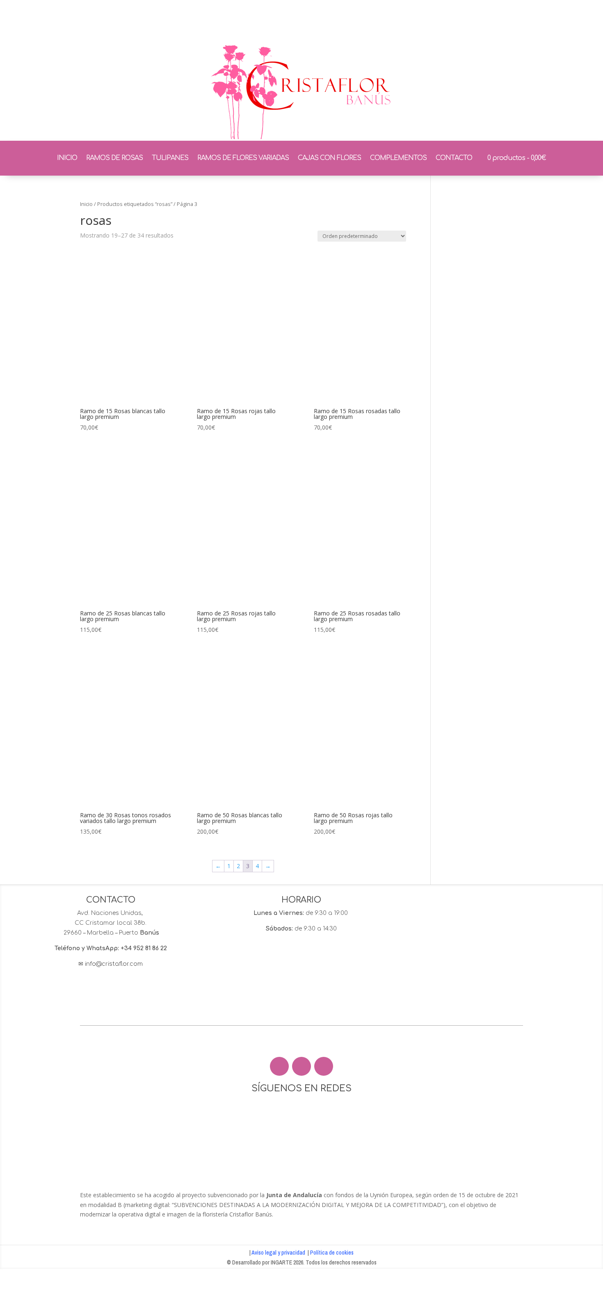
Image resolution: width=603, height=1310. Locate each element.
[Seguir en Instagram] (301, 1066)
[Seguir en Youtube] (323, 1066)
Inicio (86, 204)
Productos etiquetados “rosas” (134, 204)
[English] (459, 20)
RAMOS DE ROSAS (114, 158)
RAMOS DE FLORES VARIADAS (243, 158)
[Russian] (469, 20)
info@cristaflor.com (114, 964)
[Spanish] (501, 20)
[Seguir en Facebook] (279, 1066)
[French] (480, 20)
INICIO (67, 158)
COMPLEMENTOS (398, 158)
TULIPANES (170, 158)
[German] (491, 20)
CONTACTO (454, 158)
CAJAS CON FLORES (329, 158)
